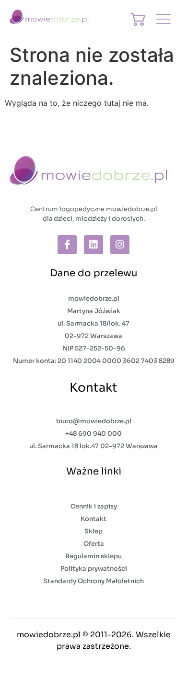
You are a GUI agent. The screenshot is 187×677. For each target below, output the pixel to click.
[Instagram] (119, 244)
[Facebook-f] (67, 244)
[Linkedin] (93, 244)
